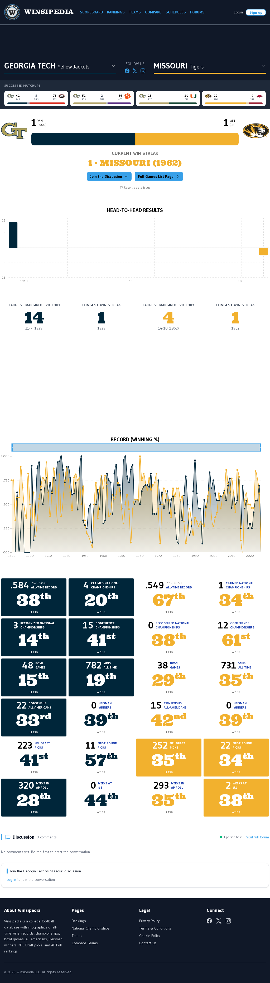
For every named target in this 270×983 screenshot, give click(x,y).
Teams (77, 935)
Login (238, 12)
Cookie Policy (149, 935)
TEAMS (135, 12)
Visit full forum (257, 837)
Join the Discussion (106, 176)
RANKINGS (116, 12)
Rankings (79, 920)
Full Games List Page (155, 176)
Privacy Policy (149, 920)
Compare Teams (85, 943)
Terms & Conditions (155, 928)
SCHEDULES (176, 12)
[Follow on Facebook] (127, 70)
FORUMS (197, 12)
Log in (11, 879)
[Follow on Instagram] (143, 70)
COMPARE (153, 12)
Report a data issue (137, 187)
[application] (135, 252)
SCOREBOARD (91, 12)
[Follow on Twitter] (135, 70)
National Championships (91, 928)
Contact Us (148, 943)
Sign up (255, 12)
